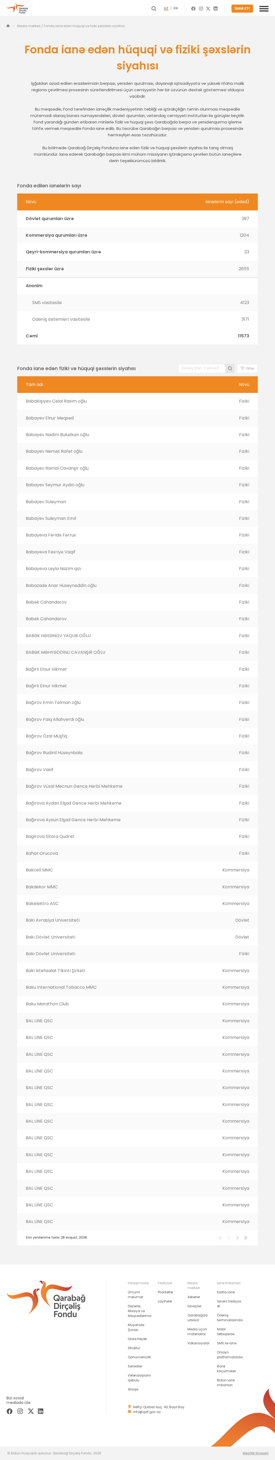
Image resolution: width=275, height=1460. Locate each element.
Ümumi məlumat (135, 1294)
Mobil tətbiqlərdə (225, 1331)
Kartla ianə (226, 1292)
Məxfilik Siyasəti (256, 1453)
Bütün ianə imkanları (226, 1382)
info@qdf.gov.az (147, 1412)
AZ (166, 8)
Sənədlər (135, 1366)
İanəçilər (194, 1306)
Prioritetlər (165, 1292)
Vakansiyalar (198, 1343)
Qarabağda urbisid (197, 1317)
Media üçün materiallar (197, 1331)
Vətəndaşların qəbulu (139, 1377)
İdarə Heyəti (137, 1339)
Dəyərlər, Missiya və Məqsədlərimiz (139, 1311)
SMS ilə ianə (226, 1343)
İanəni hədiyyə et (229, 1303)
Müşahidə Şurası (136, 1327)
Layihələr (165, 1301)
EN (175, 8)
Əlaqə (133, 1389)
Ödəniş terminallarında (230, 1317)
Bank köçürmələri (226, 1368)
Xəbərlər (193, 1297)
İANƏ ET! (242, 8)
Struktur (134, 1348)
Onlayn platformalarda (230, 1354)
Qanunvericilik (139, 1357)
